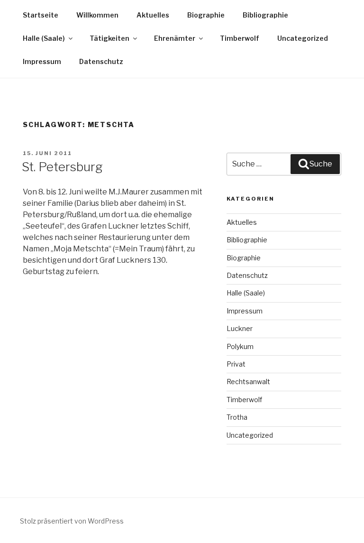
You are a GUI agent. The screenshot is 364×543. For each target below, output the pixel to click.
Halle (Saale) (44, 38)
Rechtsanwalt (248, 381)
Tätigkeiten (109, 38)
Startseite (40, 15)
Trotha (237, 417)
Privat (236, 364)
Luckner (240, 328)
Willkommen (97, 15)
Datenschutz (101, 61)
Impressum (42, 61)
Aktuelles (152, 15)
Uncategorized (302, 38)
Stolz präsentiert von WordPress (72, 521)
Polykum (240, 346)
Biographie (206, 15)
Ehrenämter (174, 38)
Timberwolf (239, 38)
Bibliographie (265, 15)
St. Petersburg (62, 166)
